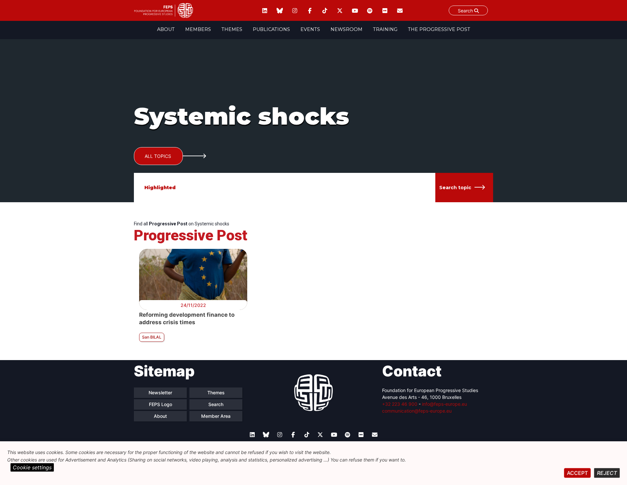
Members (198, 29)
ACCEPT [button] (577, 473)
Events (310, 29)
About (166, 29)
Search (466, 10)
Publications (271, 29)
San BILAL (151, 337)
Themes (231, 29)
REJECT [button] (607, 473)
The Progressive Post (439, 29)
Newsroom (346, 29)
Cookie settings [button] (32, 467)
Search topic (455, 187)
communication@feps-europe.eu (417, 411)
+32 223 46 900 (399, 404)
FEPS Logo (160, 404)
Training (385, 29)
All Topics (158, 156)
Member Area (216, 416)
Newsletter (160, 392)
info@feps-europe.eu (444, 404)
